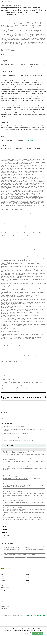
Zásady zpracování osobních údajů (39, 615)
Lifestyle (2, 578)
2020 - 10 (20, 5)
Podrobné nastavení (25, 633)
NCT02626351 (31, 140)
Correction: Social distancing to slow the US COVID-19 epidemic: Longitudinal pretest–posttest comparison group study (23, 507)
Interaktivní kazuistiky (5, 587)
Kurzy (2, 585)
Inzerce (2, 603)
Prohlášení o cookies (5, 606)
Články (2, 574)
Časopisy (3, 590)
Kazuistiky (3, 580)
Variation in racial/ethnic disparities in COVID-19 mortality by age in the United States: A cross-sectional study (22, 517)
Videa (2, 596)
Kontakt (2, 601)
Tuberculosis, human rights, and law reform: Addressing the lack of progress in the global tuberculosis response (22, 473)
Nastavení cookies (4, 608)
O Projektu (3, 605)
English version (43, 18)
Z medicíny (3, 576)
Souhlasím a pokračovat (37, 633)
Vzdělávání (3, 583)
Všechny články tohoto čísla (7, 445)
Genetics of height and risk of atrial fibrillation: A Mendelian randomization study (17, 466)
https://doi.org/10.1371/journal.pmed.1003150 (10, 50)
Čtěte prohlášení (29, 615)
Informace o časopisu (6, 535)
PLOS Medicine (16, 5)
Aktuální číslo (5, 532)
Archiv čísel (4, 529)
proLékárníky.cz (3, 5)
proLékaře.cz (2, 568)
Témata (2, 593)
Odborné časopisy (10, 5)
